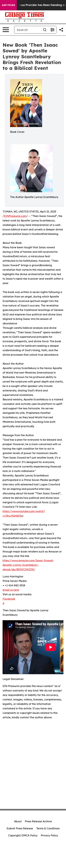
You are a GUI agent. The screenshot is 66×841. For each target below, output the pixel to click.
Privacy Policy (49, 835)
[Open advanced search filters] (52, 29)
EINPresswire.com (15, 216)
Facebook (9, 598)
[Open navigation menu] (6, 30)
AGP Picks (8, 5)
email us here (11, 589)
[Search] (45, 29)
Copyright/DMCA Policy (22, 835)
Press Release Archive (38, 821)
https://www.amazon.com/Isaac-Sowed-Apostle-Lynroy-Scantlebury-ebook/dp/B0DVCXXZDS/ (28, 565)
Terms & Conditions (48, 828)
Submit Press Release (20, 828)
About (18, 821)
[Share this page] (61, 30)
